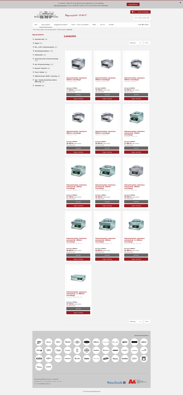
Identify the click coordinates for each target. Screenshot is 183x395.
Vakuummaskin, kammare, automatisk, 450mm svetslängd (76, 240)
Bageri (38, 43)
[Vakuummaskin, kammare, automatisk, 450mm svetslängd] (78, 224)
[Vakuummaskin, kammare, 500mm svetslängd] (107, 117)
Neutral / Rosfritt (42, 68)
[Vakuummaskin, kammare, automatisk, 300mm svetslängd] (78, 171)
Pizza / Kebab (41, 72)
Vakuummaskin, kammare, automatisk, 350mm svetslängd (105, 186)
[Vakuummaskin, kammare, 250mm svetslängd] (78, 64)
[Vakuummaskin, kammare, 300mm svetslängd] (107, 64)
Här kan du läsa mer (60, 5)
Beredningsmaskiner (50, 29)
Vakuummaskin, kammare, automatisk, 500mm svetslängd (105, 240)
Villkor (94, 24)
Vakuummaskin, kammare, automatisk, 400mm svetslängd (134, 186)
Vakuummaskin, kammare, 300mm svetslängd (105, 79)
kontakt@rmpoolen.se (44, 384)
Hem (35, 24)
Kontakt (111, 24)
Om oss (102, 24)
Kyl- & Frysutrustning (44, 64)
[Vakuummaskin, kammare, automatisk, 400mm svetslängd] (136, 171)
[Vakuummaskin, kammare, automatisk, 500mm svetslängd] (107, 224)
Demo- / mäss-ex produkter (80, 24)
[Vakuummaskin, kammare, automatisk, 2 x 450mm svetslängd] (136, 224)
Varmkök (39, 85)
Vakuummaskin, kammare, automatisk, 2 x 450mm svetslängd (134, 240)
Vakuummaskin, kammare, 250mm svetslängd (76, 79)
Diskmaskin (40, 55)
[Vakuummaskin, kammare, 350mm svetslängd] (136, 64)
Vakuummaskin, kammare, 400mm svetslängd (76, 132)
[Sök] (148, 18)
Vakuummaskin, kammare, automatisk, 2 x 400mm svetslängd (76, 293)
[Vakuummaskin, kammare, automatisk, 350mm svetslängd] (107, 171)
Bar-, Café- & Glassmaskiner (46, 47)
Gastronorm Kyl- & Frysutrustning (46, 59)
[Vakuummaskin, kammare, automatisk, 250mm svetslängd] (136, 117)
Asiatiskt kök (41, 39)
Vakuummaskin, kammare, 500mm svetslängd (105, 132)
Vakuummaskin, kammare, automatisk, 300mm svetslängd (76, 186)
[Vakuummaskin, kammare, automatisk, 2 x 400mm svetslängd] (78, 278)
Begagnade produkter (60, 24)
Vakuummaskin (61, 29)
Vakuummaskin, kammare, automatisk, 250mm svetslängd (134, 133)
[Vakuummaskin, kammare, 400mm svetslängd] (78, 117)
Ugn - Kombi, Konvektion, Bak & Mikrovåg (46, 81)
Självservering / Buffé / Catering (47, 76)
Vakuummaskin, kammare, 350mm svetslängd (134, 79)
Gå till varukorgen (143, 12)
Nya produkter (45, 24)
